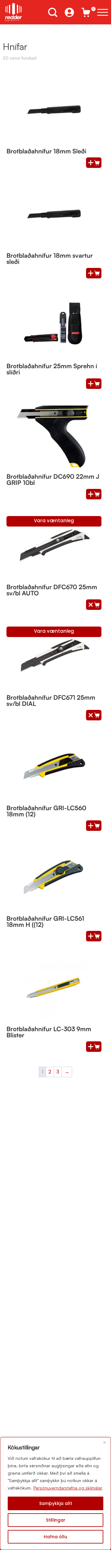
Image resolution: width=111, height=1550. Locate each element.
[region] (55, 1493)
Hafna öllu (55, 1537)
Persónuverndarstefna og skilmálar (67, 1487)
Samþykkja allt (55, 1503)
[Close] (104, 1442)
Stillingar (55, 1520)
